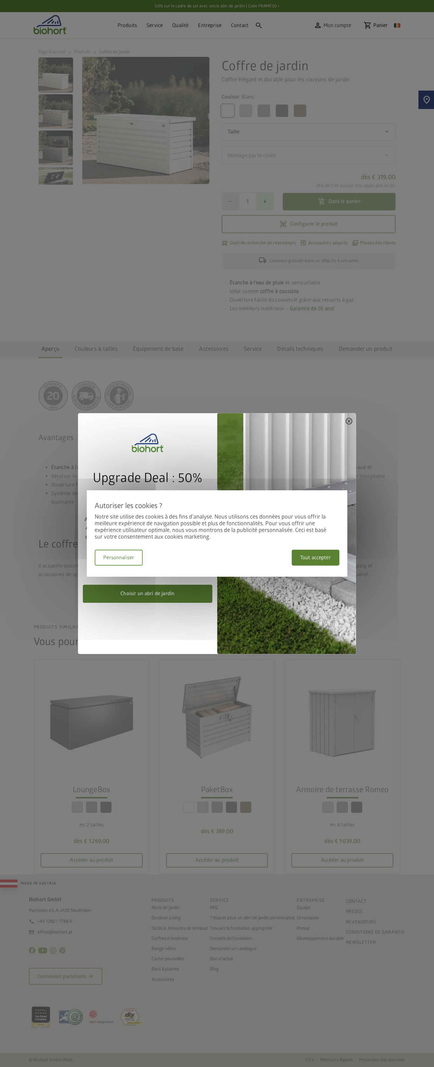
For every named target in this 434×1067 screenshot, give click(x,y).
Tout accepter (315, 557)
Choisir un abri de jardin (147, 593)
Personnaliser (118, 557)
